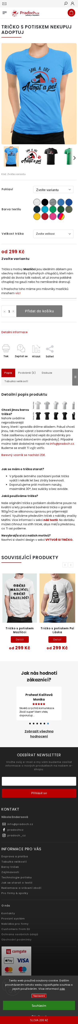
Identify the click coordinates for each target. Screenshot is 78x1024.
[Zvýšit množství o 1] (13, 311)
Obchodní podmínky (16, 939)
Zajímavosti (10, 872)
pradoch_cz (16, 835)
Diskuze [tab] (47, 372)
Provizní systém (13, 918)
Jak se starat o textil (16, 882)
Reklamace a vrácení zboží (21, 888)
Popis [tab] (8, 372)
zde (62, 989)
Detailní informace (14, 332)
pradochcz (15, 830)
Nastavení (39, 995)
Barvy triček (10, 867)
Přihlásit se (39, 793)
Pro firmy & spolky (14, 893)
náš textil (50, 520)
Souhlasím (39, 1005)
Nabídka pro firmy (15, 924)
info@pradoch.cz (62, 444)
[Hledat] (66, 4)
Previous (65, 564)
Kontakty (8, 913)
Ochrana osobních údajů (19, 934)
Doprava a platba (14, 856)
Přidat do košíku (39, 311)
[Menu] (5, 12)
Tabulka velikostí (14, 861)
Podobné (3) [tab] (27, 372)
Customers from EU (15, 929)
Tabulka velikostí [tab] (16, 381)
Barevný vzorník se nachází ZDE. (23, 455)
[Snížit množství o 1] (4, 311)
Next (71, 564)
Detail (20, 639)
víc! (17, 293)
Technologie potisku (16, 877)
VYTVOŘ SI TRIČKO (58, 540)
